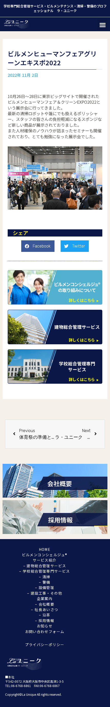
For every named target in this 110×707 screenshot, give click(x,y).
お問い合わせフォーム (44, 631)
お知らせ (45, 625)
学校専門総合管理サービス (23, 6)
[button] (102, 25)
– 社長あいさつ (44, 609)
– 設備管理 (44, 587)
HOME (45, 549)
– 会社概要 (44, 604)
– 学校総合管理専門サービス (44, 571)
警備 (90, 6)
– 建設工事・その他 (44, 593)
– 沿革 (44, 614)
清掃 (80, 6)
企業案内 (45, 598)
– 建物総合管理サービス (44, 565)
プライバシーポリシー (44, 644)
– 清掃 (44, 576)
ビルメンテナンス (60, 6)
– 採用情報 (44, 620)
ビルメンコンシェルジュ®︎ (45, 554)
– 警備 (44, 582)
